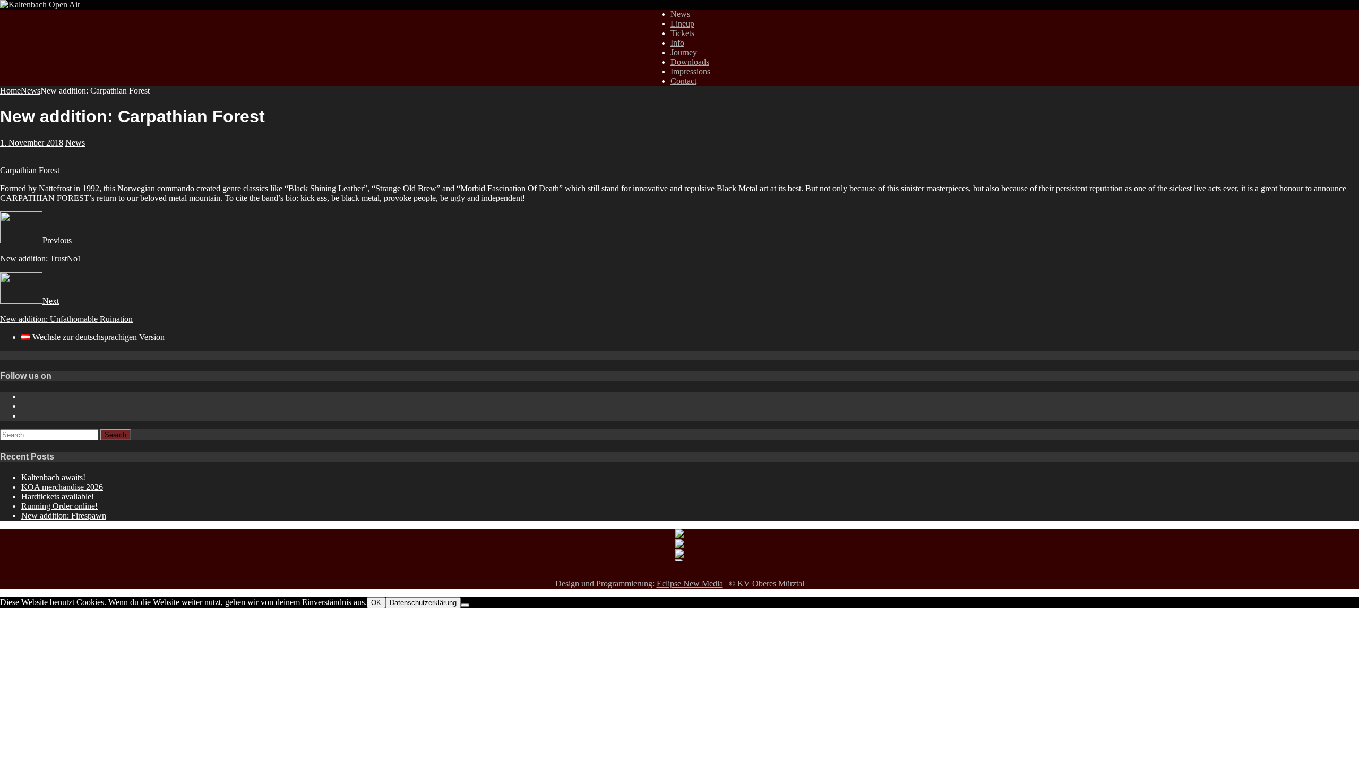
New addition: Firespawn (63, 515)
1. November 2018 (31, 142)
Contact (683, 81)
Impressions (690, 71)
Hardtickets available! (57, 496)
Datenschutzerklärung (423, 603)
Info (677, 42)
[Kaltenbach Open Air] (40, 4)
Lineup (682, 23)
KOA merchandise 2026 (62, 486)
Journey (683, 52)
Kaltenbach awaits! (53, 477)
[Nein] (465, 605)
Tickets (682, 33)
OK (376, 603)
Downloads (689, 61)
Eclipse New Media (690, 583)
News (680, 14)
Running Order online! (59, 506)
